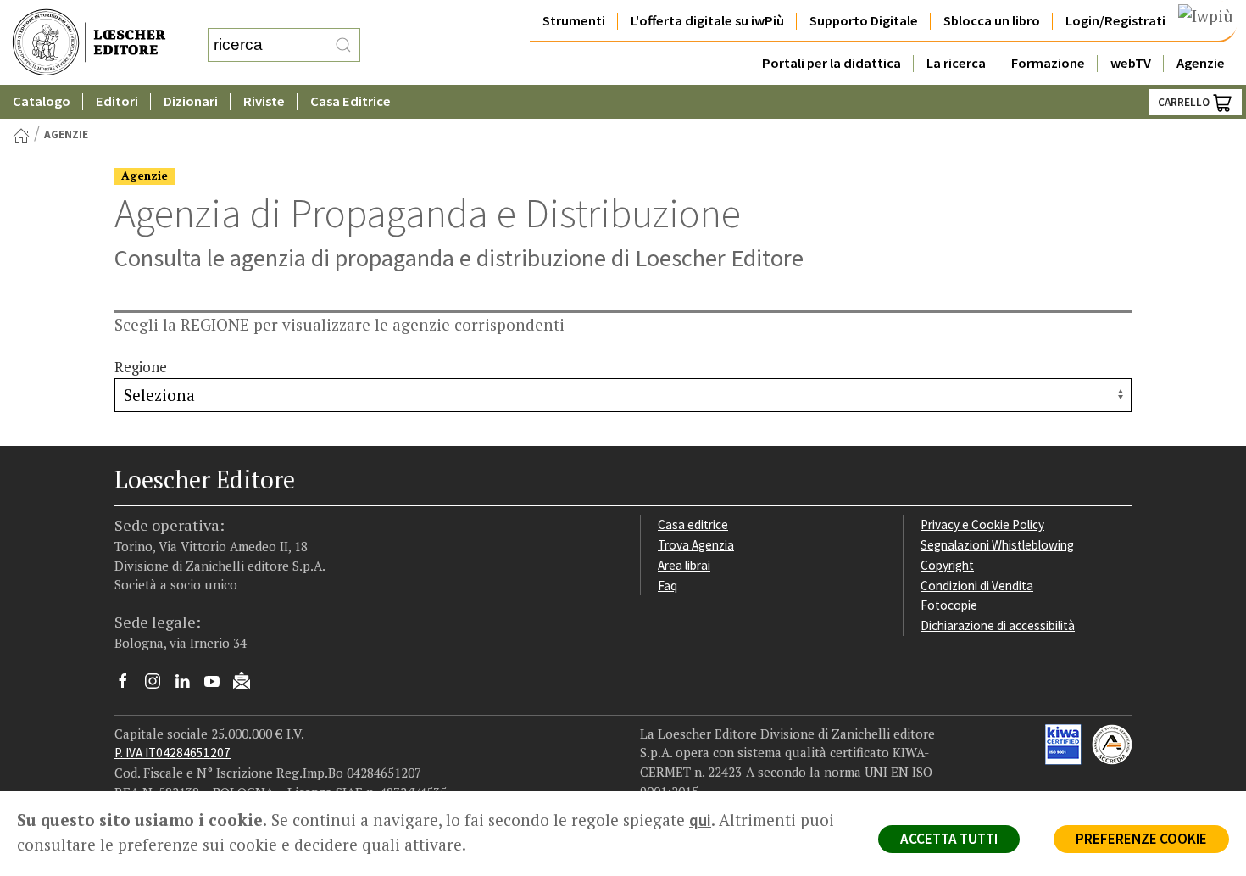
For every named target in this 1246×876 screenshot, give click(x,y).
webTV (1130, 63)
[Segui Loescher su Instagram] (159, 685)
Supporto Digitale (863, 21)
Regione (140, 367)
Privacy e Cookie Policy (982, 524)
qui (700, 820)
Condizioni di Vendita (977, 585)
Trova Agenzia (696, 545)
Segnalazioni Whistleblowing (997, 545)
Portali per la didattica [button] (831, 63)
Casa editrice (693, 524)
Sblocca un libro (991, 21)
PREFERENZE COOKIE (1141, 838)
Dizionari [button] (191, 101)
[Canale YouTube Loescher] (218, 685)
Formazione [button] (1048, 63)
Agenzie (1200, 63)
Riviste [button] (264, 101)
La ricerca (956, 63)
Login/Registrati (1115, 21)
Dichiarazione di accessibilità (998, 625)
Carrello (1185, 102)
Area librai (684, 565)
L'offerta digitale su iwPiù (707, 21)
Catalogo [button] (41, 101)
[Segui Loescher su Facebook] (129, 685)
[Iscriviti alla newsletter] (248, 683)
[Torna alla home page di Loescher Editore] (89, 43)
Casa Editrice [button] (350, 101)
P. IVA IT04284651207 (172, 753)
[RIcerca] (343, 45)
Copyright (947, 565)
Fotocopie (949, 605)
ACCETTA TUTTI (949, 838)
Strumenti (573, 21)
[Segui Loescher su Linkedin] (188, 685)
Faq (667, 585)
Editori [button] (117, 101)
